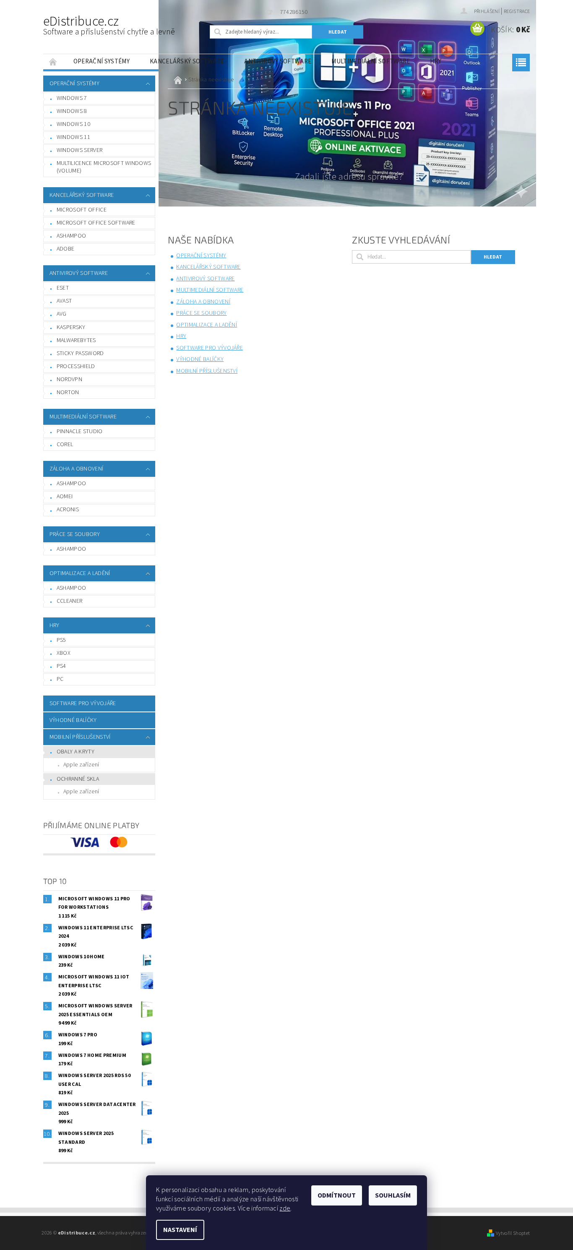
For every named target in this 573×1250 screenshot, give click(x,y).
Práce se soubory (74, 534)
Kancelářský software (187, 61)
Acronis (68, 509)
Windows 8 (72, 111)
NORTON (68, 392)
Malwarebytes (76, 340)
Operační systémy (101, 61)
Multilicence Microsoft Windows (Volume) (104, 167)
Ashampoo (71, 236)
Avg (62, 314)
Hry (435, 61)
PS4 (61, 666)
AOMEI (65, 496)
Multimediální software (370, 61)
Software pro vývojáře (82, 703)
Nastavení (180, 1229)
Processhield (76, 366)
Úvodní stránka (53, 61)
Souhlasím (393, 1195)
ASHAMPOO (71, 549)
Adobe (66, 249)
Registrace (517, 11)
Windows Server (79, 150)
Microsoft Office (82, 210)
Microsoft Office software (96, 223)
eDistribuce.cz (109, 25)
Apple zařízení (81, 765)
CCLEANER (70, 601)
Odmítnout (337, 1195)
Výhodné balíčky (73, 720)
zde (284, 1208)
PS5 (61, 640)
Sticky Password (80, 353)
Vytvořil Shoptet (513, 1233)
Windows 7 (72, 98)
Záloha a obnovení (76, 469)
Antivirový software (277, 61)
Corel (65, 444)
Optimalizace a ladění (79, 573)
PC (60, 679)
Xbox (63, 653)
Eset (63, 288)
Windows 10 (73, 124)
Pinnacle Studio (80, 431)
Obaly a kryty (75, 752)
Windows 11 (73, 137)
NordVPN (69, 379)
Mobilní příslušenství (80, 737)
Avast (64, 301)
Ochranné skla (78, 779)
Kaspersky (71, 327)
